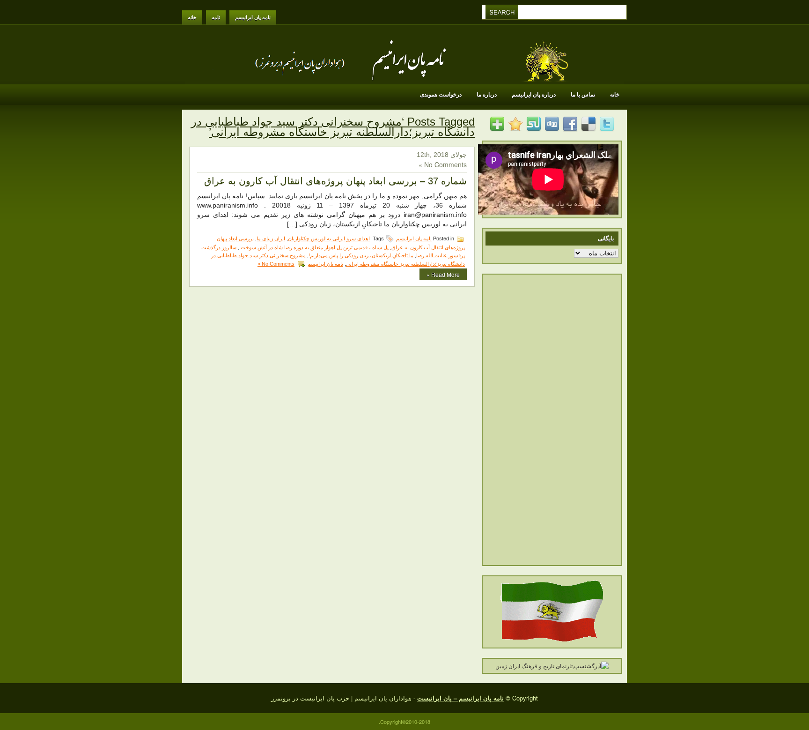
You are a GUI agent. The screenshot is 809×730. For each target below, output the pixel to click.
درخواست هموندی (441, 94)
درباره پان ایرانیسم (534, 94)
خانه (192, 17)
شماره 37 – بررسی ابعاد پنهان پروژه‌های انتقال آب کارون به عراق (335, 181)
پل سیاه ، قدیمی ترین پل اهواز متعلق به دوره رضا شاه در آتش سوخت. (314, 247)
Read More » (443, 274)
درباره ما (487, 94)
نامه (216, 17)
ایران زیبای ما (271, 238)
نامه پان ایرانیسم (253, 17)
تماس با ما (583, 94)
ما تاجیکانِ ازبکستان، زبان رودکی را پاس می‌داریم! (361, 255)
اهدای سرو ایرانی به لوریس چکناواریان (329, 238)
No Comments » (443, 164)
